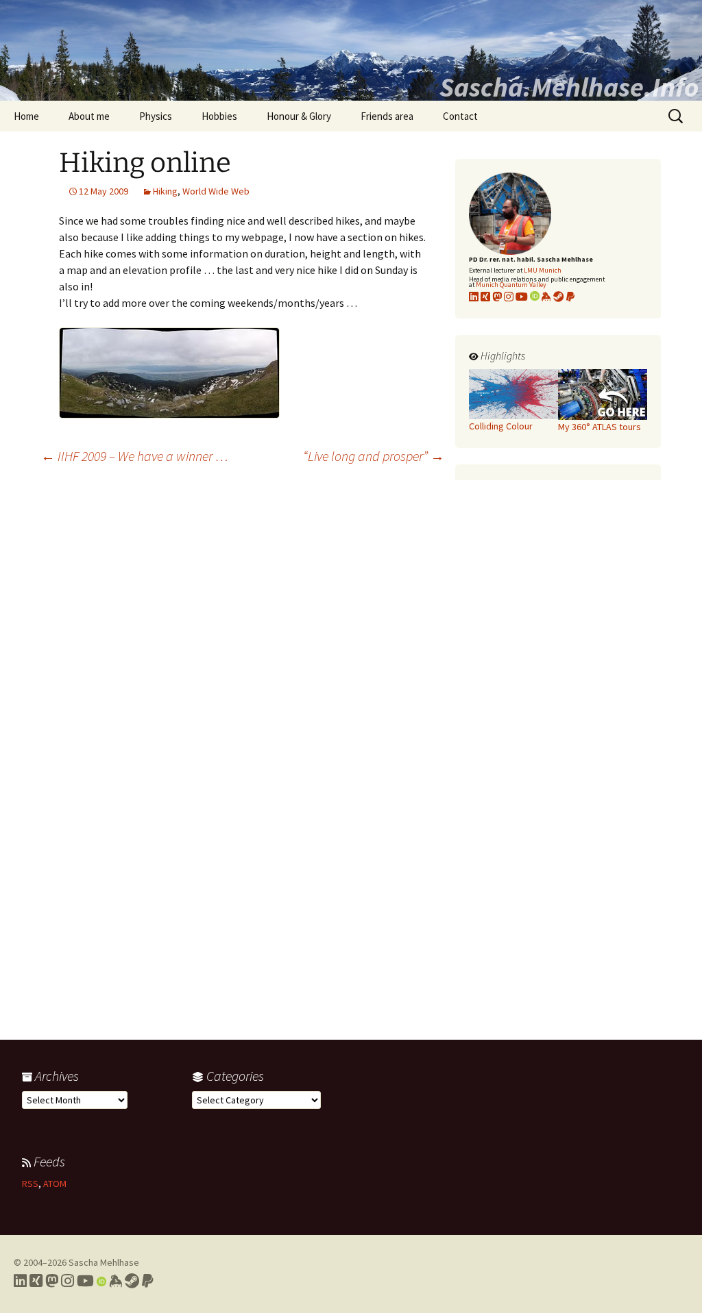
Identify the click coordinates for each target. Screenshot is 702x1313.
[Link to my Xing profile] (36, 1280)
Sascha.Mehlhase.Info (569, 87)
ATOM (54, 1183)
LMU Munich (542, 270)
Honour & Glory (299, 116)
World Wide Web (216, 191)
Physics (155, 116)
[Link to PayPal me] (570, 296)
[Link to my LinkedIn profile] (474, 296)
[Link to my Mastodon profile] (497, 296)
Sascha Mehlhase (104, 1262)
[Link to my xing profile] (485, 296)
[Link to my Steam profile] (558, 296)
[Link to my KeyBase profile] (546, 296)
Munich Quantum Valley (511, 284)
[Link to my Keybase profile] (115, 1280)
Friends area (387, 116)
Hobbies (219, 116)
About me (89, 116)
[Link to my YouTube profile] (522, 296)
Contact (460, 116)
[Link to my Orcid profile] (535, 296)
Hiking (165, 191)
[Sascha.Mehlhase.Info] (351, 50)
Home (26, 116)
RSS (30, 1183)
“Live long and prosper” (373, 455)
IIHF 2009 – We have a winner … (134, 455)
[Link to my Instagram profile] (508, 296)
